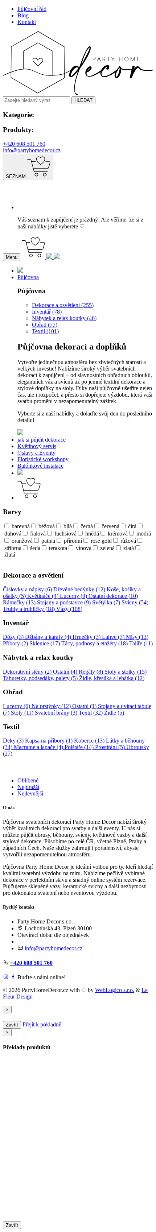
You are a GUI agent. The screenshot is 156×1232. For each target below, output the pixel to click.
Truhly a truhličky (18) (29, 609)
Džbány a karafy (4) (49, 637)
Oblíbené (27, 780)
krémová (118, 533)
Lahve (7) (114, 637)
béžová (46, 526)
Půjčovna (28, 277)
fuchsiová (65, 533)
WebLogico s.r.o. (114, 990)
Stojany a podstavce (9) (64, 602)
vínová (83, 548)
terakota (58, 548)
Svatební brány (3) (57, 713)
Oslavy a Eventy (36, 453)
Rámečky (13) (20, 602)
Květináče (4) (43, 596)
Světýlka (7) (107, 602)
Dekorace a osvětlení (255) (63, 305)
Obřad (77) (44, 325)
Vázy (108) (69, 609)
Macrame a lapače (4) (39, 747)
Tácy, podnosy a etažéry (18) (95, 643)
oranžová (22, 541)
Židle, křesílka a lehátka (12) (111, 678)
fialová (38, 533)
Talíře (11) (141, 643)
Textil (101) (45, 331)
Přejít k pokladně (41, 1024)
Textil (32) (91, 713)
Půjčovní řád (31, 9)
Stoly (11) (23, 713)
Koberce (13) (90, 740)
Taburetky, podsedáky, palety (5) (41, 678)
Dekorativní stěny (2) (28, 672)
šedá (35, 548)
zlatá (128, 548)
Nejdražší (28, 787)
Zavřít (12, 1025)
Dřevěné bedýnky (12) (80, 589)
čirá (132, 526)
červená (110, 526)
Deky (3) (14, 740)
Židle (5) (114, 713)
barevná (21, 526)
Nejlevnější (30, 793)
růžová (128, 541)
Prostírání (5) (110, 747)
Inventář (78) (47, 312)
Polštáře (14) (80, 747)
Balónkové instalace (40, 466)
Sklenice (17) (45, 643)
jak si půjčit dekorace (41, 440)
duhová (12, 533)
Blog (23, 15)
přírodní (73, 541)
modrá (143, 533)
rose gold (101, 541)
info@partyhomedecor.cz (32, 150)
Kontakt (26, 22)
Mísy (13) (137, 637)
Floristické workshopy (43, 459)
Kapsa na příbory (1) (49, 740)
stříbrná (12, 548)
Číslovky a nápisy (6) (28, 589)
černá (87, 526)
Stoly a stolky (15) (125, 672)
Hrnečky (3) (87, 637)
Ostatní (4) (66, 672)
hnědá (92, 533)
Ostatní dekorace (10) (113, 596)
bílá (67, 526)
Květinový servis (36, 446)
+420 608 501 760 (24, 144)
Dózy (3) (14, 637)
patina (48, 541)
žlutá (9, 554)
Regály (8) (91, 672)
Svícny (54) (135, 602)
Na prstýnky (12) (52, 706)
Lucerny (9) (74, 596)
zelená (107, 548)
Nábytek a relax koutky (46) (64, 318)
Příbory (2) (16, 643)
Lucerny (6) (17, 706)
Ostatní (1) (85, 706)
